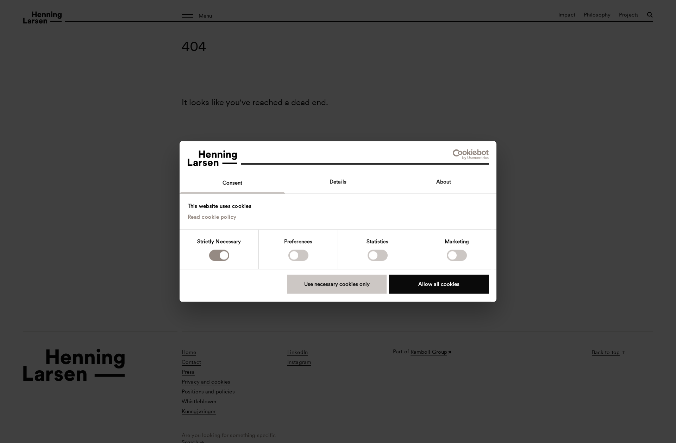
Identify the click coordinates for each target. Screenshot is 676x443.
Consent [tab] (233, 183)
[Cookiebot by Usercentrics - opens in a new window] (458, 154)
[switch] (298, 255)
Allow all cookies (438, 284)
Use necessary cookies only (337, 284)
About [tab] (443, 182)
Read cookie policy (212, 217)
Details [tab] (338, 182)
